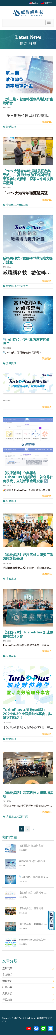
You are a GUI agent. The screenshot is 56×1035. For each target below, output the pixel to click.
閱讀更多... (47, 122)
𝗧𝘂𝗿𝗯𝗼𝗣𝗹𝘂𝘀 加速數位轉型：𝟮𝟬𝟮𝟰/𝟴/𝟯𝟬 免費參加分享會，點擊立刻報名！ (27, 714)
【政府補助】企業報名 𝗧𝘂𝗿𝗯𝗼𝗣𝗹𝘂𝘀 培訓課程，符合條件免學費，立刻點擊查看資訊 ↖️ (28, 477)
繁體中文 (48, 3)
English (35, 3)
